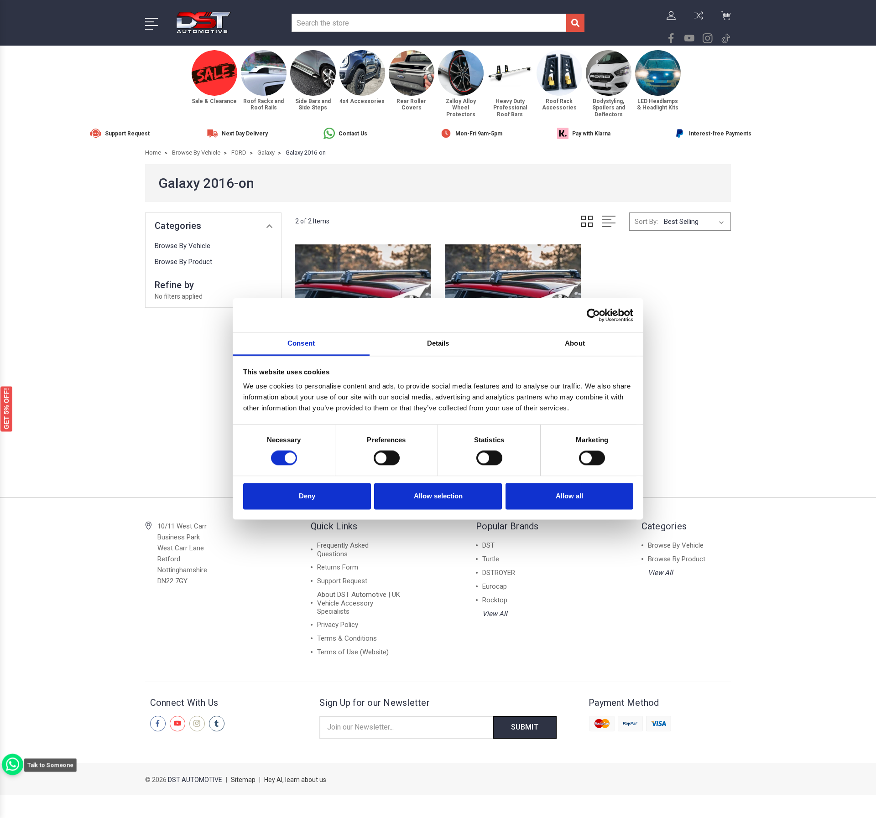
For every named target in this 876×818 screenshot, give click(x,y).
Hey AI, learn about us (295, 779)
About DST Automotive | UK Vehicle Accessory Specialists (358, 603)
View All (494, 614)
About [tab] (575, 343)
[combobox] (429, 23)
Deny (307, 496)
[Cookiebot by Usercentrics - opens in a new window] (593, 315)
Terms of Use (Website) (353, 652)
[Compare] (699, 20)
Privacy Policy (337, 625)
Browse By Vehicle (182, 246)
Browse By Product (183, 262)
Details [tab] (438, 343)
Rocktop (494, 600)
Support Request (342, 581)
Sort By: (646, 221)
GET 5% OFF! (6, 409)
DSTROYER (498, 573)
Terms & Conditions (347, 638)
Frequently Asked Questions (343, 549)
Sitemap (243, 779)
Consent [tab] (301, 343)
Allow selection (438, 496)
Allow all (569, 496)
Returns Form (337, 567)
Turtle (490, 559)
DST (488, 545)
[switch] (387, 458)
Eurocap (494, 586)
